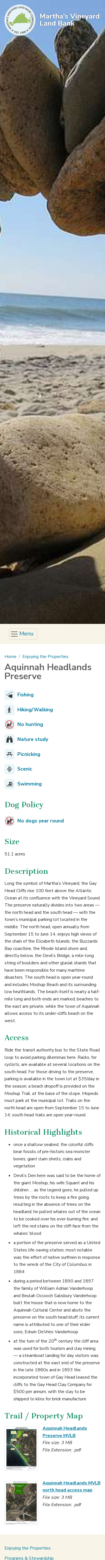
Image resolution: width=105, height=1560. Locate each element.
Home (10, 657)
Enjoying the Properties (45, 657)
